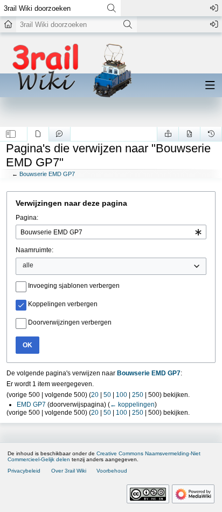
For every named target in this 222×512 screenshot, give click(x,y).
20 (95, 395)
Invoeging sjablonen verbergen (74, 285)
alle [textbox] (28, 265)
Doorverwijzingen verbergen (70, 322)
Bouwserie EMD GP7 (47, 174)
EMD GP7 (31, 404)
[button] (11, 134)
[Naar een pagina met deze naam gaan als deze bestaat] (111, 8)
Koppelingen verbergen (63, 304)
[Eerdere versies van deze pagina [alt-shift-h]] (210, 134)
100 (121, 395)
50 (107, 395)
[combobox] (111, 232)
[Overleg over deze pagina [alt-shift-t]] (59, 134)
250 (137, 395)
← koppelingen (132, 404)
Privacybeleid (24, 471)
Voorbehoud (111, 471)
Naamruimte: (34, 250)
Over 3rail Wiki (68, 471)
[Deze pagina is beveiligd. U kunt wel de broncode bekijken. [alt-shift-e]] (189, 134)
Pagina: (27, 217)
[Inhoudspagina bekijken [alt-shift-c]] (37, 134)
